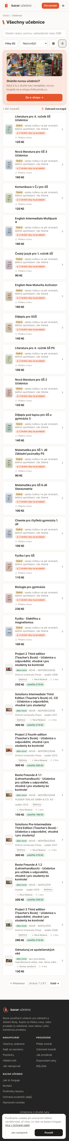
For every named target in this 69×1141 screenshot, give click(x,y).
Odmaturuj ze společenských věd (34, 951)
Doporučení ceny (46, 1060)
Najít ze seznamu (13, 1049)
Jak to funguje (11, 1080)
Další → (54, 983)
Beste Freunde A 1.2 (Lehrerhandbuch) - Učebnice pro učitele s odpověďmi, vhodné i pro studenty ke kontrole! (35, 872)
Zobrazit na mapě (55, 108)
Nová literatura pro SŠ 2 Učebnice (31, 381)
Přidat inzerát (44, 1043)
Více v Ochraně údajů (17, 1125)
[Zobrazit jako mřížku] (53, 43)
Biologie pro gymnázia (30, 587)
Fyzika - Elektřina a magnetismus (27, 620)
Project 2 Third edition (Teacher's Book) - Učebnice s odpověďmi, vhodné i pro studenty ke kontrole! (35, 659)
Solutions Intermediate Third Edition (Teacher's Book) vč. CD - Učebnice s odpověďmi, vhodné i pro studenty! (36, 699)
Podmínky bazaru (13, 1091)
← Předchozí (17, 983)
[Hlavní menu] (63, 6)
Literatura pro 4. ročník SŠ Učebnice (32, 118)
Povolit (49, 1132)
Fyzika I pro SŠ (24, 555)
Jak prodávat (44, 1054)
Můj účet (41, 1066)
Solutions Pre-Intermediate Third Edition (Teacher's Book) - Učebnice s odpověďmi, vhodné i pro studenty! (36, 830)
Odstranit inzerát (46, 1049)
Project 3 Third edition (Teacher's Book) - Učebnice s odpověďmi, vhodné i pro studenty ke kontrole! (35, 915)
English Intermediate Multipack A (36, 220)
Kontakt (7, 1085)
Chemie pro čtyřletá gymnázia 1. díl (36, 522)
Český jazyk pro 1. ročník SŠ (34, 253)
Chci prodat (50, 5)
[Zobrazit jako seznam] (62, 43)
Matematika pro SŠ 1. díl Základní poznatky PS (31, 451)
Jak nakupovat (11, 1066)
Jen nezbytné (19, 1132)
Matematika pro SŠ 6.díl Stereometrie (31, 487)
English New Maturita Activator (36, 285)
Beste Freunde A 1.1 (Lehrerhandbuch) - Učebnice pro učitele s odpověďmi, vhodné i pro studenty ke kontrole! (35, 782)
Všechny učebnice (13, 1043)
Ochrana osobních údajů (17, 1096)
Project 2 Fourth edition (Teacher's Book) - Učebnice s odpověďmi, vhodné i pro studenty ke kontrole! (35, 740)
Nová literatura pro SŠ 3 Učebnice (31, 153)
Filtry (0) (10, 43)
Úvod (6, 15)
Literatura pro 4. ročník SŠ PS (35, 348)
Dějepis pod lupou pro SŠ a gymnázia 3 (33, 416)
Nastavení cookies (14, 1102)
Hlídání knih (9, 1060)
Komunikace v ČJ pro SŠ (31, 187)
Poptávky (8, 1054)
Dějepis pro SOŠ (26, 316)
